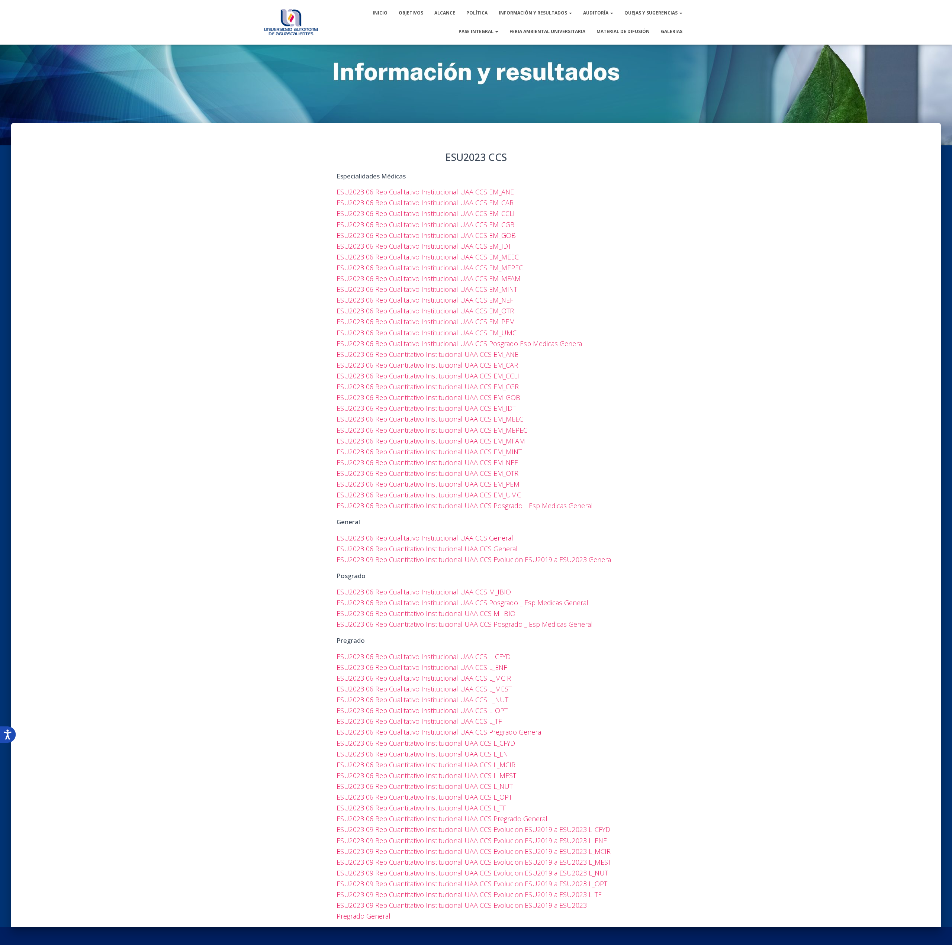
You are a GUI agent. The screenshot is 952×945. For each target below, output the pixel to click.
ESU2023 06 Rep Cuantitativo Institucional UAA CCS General (427, 548)
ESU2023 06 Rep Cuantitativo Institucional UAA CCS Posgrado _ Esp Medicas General (465, 505)
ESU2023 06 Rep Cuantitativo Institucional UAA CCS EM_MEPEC (432, 430)
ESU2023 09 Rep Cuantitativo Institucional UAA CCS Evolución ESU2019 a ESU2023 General (475, 559)
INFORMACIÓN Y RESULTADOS (533, 13)
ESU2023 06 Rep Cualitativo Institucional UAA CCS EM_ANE (425, 191)
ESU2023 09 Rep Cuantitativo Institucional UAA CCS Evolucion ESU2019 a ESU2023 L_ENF (472, 840)
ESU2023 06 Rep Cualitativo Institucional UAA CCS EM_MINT (427, 289)
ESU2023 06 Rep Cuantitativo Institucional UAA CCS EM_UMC (429, 494)
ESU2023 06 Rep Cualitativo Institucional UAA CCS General (425, 537)
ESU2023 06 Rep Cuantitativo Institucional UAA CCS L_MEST (426, 775)
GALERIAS (671, 31)
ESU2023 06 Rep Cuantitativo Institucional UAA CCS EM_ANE (427, 354)
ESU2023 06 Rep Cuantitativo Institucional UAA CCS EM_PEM (428, 484)
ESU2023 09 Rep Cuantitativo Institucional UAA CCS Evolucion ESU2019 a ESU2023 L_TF (469, 894)
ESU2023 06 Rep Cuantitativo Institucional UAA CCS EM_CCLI (428, 375)
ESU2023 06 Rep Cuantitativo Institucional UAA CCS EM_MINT (429, 451)
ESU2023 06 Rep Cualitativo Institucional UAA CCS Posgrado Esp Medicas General (460, 343)
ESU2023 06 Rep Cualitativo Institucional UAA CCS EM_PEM (426, 321)
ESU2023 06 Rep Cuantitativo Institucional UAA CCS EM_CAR (427, 365)
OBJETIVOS (411, 13)
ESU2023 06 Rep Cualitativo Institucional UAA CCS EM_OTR (425, 310)
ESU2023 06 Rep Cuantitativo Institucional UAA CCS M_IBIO (426, 613)
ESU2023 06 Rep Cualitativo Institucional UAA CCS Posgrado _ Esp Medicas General (462, 602)
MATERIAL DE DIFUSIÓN (623, 31)
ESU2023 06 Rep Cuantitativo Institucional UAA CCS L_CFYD (426, 743)
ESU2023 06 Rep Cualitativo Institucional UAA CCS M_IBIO (424, 591)
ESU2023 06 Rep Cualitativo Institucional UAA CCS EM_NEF (425, 300)
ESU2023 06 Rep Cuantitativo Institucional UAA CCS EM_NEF (427, 462)
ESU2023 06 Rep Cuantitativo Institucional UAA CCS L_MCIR (426, 764)
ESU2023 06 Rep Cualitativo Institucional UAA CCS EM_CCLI (426, 213)
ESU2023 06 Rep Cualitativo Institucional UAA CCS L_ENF (422, 667)
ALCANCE (444, 13)
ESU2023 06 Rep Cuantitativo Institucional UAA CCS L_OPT (424, 797)
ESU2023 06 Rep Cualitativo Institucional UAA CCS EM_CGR (425, 224)
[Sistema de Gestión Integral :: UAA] (291, 22)
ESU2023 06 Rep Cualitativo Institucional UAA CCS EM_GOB (426, 235)
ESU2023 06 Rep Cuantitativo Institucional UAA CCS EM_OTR (427, 473)
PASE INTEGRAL (477, 31)
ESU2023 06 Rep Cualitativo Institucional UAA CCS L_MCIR (424, 678)
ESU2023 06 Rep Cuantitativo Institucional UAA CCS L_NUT (425, 786)
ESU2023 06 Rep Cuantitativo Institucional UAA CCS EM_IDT (426, 408)
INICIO (380, 13)
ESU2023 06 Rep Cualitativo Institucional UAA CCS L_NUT (422, 699)
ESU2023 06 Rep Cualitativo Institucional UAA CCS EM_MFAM (429, 278)
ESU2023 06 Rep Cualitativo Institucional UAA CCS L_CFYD (424, 656)
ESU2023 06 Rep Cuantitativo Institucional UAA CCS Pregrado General (442, 818)
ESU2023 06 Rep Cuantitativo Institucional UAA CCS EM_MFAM (431, 440)
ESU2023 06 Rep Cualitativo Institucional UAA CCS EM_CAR (425, 202)
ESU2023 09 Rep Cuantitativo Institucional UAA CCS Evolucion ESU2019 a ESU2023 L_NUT (472, 872)
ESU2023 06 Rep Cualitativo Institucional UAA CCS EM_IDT (424, 246)
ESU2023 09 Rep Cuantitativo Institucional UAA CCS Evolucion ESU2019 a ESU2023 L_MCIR (474, 851)
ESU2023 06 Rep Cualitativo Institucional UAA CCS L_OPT (422, 710)
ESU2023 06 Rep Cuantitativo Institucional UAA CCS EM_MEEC (430, 419)
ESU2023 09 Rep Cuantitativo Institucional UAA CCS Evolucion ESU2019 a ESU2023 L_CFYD (473, 829)
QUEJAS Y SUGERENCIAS (651, 13)
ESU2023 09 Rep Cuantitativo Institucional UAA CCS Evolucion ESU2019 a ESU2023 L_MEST (474, 862)
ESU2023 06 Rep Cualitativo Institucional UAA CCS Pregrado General (440, 732)
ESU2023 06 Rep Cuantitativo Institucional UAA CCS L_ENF (424, 753)
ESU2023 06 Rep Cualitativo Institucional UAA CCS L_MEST (424, 688)
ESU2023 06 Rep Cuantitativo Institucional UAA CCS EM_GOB (428, 397)
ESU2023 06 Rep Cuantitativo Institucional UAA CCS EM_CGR (428, 386)
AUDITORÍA (596, 13)
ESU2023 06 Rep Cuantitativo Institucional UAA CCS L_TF (421, 807)
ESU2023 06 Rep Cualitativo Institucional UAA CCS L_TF (419, 721)
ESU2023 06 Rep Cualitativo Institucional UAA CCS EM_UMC (427, 332)
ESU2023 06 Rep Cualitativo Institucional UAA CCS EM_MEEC (428, 256)
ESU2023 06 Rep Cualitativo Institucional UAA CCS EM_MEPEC (430, 267)
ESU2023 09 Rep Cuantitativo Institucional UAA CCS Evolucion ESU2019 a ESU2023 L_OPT (472, 883)
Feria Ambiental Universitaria (547, 31)
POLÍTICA (477, 13)
